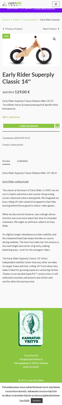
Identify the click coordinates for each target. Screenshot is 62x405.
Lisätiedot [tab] (22, 160)
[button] (54, 39)
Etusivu (6, 19)
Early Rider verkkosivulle (15, 181)
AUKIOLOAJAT (31, 366)
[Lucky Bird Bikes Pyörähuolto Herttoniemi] (11, 4)
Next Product (50, 28)
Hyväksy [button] (37, 400)
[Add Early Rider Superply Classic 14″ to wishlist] (57, 126)
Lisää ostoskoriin (29, 125)
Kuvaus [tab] (6, 160)
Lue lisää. (25, 400)
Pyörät (16, 19)
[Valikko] (56, 4)
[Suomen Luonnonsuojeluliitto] (31, 346)
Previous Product (14, 28)
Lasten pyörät (30, 19)
